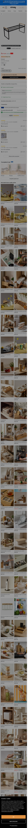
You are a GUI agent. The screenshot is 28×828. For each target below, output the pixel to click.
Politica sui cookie (15, 809)
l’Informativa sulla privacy (7, 811)
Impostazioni (14, 821)
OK (13, 817)
